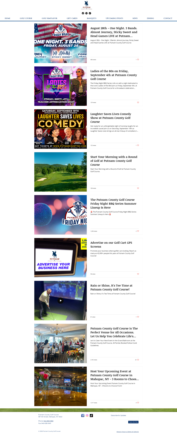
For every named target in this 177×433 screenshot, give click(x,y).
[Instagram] (86, 13)
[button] (150, 18)
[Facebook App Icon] (82, 415)
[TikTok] (90, 13)
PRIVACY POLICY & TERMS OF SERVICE (128, 431)
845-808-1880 (48, 421)
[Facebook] (83, 13)
